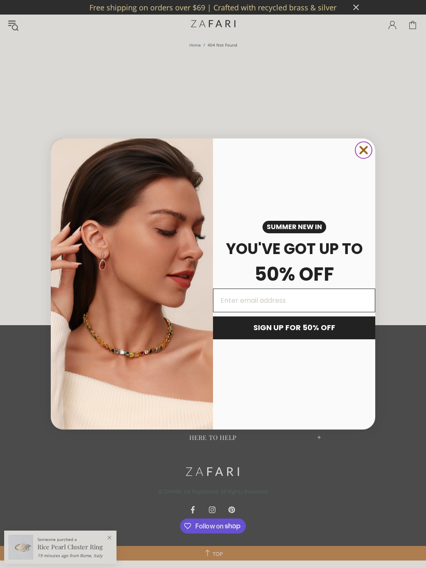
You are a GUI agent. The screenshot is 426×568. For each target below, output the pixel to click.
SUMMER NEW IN (294, 227)
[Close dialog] (363, 150)
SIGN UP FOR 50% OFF (294, 327)
